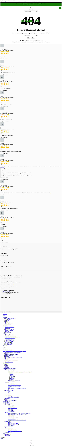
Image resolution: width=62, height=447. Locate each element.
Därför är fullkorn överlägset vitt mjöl (12, 336)
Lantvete (12, 375)
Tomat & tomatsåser (9, 362)
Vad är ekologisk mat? (9, 340)
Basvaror (7, 382)
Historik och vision (9, 330)
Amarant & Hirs (11, 383)
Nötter (6, 366)
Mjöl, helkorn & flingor (9, 369)
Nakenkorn (12, 377)
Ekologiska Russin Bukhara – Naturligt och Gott (17, 414)
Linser (9, 392)
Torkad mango (10, 410)
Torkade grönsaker (8, 426)
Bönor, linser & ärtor (9, 390)
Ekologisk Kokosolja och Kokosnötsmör (13, 352)
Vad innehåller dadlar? (9, 339)
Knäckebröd (7, 398)
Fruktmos (7, 356)
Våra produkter (8, 332)
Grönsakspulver (8, 432)
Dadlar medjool (11, 405)
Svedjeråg (12, 379)
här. (12, 284)
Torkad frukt (7, 404)
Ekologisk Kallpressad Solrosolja (11, 354)
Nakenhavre (12, 376)
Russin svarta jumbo (12, 419)
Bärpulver (10, 422)
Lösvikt (6, 321)
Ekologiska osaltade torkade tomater (15, 431)
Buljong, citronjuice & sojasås (13, 397)
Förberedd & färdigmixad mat (11, 400)
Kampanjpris (10, 318)
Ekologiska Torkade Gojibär (13, 423)
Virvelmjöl (12, 381)
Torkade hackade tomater (12, 430)
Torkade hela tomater (12, 428)
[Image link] (2, 299)
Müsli (6, 399)
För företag (7, 328)
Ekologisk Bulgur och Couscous (14, 386)
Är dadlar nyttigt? (8, 342)
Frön (6, 364)
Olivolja (6, 353)
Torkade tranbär (11, 425)
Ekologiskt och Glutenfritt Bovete (14, 385)
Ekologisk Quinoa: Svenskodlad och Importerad (17, 388)
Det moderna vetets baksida (10, 335)
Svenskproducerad (8, 323)
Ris (8, 389)
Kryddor (7, 394)
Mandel (6, 365)
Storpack (7, 320)
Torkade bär (7, 421)
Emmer (11, 373)
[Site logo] (31, 10)
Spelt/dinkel (12, 378)
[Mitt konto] (57, 8)
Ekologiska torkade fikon (12, 408)
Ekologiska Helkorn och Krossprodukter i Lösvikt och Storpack (20, 371)
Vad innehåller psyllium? (10, 338)
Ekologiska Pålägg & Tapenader (11, 360)
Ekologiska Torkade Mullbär (13, 424)
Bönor (9, 391)
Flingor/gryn (10, 370)
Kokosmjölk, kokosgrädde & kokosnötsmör (13, 357)
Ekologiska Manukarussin (13, 417)
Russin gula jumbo (11, 415)
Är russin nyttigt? (8, 344)
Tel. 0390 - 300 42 (6, 291)
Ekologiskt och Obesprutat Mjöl (14, 380)
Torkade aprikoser (11, 406)
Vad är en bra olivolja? (9, 341)
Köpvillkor (7, 331)
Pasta (9, 387)
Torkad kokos (10, 409)
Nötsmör (7, 367)
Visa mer (2, 167)
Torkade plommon (11, 411)
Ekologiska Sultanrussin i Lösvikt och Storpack (17, 420)
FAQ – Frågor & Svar (9, 329)
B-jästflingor (10, 396)
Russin (6, 412)
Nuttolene (7, 358)
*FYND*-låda (8, 319)
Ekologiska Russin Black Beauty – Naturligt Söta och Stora (19, 413)
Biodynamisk (7, 324)
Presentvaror (7, 322)
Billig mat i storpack (9, 334)
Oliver (6, 359)
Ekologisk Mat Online (9, 327)
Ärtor (9, 393)
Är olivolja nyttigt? (9, 343)
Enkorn (11, 374)
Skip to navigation (4, 1)
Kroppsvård (7, 435)
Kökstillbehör (8, 434)
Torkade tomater (8, 427)
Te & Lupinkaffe (8, 350)
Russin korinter (11, 416)
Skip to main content (12, 1)
